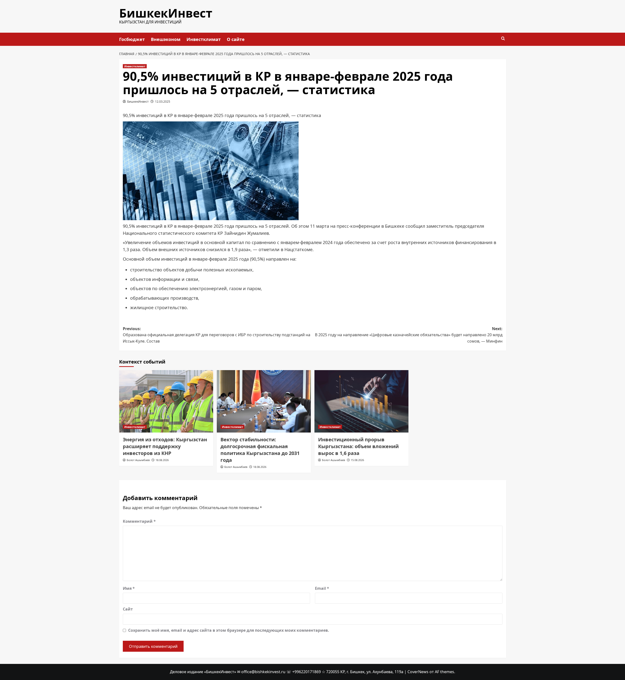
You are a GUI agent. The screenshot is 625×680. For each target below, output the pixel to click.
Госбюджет (132, 39)
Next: (408, 335)
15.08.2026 (357, 460)
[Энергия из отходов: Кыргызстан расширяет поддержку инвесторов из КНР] (166, 401)
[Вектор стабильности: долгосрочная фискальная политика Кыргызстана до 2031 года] (264, 401)
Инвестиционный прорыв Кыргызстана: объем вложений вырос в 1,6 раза (358, 446)
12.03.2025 (162, 101)
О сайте (236, 39)
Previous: (216, 335)
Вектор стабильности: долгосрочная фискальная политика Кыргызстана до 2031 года (260, 449)
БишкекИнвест (165, 13)
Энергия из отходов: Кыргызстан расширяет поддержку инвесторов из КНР (165, 446)
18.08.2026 (162, 460)
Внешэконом (165, 39)
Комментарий (139, 521)
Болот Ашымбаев (138, 460)
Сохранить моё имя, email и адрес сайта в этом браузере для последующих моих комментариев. (228, 630)
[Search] (503, 38)
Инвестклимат (204, 39)
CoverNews (417, 671)
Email (322, 588)
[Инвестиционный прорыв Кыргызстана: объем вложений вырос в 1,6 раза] (361, 401)
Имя (129, 588)
